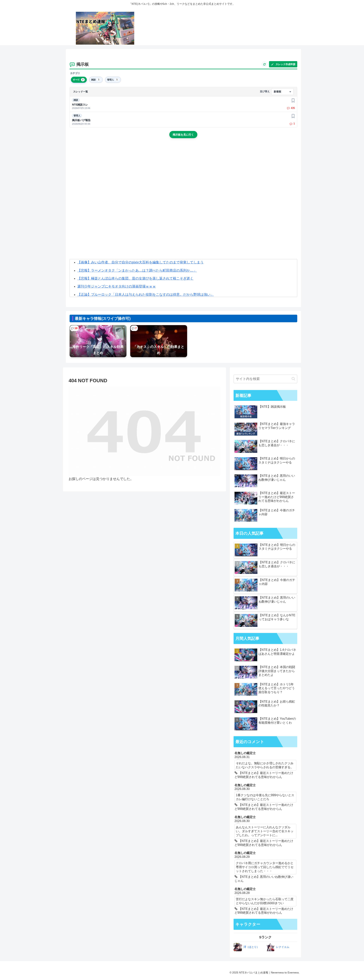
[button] (293, 379)
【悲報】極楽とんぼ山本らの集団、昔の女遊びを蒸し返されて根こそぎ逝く (135, 278)
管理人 (77, 115)
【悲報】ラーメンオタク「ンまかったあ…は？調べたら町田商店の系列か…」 (137, 270)
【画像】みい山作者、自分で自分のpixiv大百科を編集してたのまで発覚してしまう (140, 262)
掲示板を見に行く (183, 134)
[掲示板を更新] (264, 64)
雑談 (76, 100)
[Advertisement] (183, 173)
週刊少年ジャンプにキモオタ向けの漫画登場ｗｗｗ (116, 286)
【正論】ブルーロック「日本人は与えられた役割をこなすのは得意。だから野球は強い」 (145, 294)
